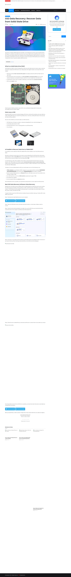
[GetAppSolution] (8, 4)
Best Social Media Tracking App (57, 21)
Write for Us (38, 10)
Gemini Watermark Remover (25, 10)
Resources (11, 10)
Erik (7, 24)
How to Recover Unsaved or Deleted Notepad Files (38, 509)
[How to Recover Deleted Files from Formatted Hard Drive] (25, 433)
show (12, 61)
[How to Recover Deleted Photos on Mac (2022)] (11, 433)
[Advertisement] (46, 5)
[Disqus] (25, 528)
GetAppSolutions (22, 575)
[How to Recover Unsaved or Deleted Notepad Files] (39, 468)
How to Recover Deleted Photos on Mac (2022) (11, 438)
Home (7, 10)
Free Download (10, 200)
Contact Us (33, 10)
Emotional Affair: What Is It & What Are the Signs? (57, 68)
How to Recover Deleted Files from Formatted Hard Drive (24, 438)
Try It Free (57, 29)
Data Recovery (7, 16)
